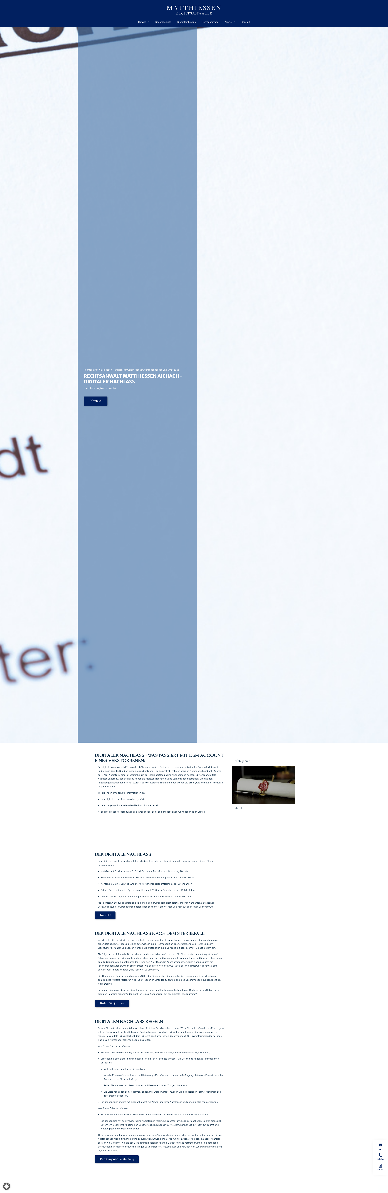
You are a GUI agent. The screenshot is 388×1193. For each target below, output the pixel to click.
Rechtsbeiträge (210, 21)
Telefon (380, 1159)
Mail (380, 1149)
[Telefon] (380, 1155)
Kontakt (245, 21)
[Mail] (380, 1145)
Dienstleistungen (186, 21)
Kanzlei (228, 21)
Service (142, 21)
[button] (6, 1186)
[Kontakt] (380, 1166)
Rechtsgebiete (163, 21)
